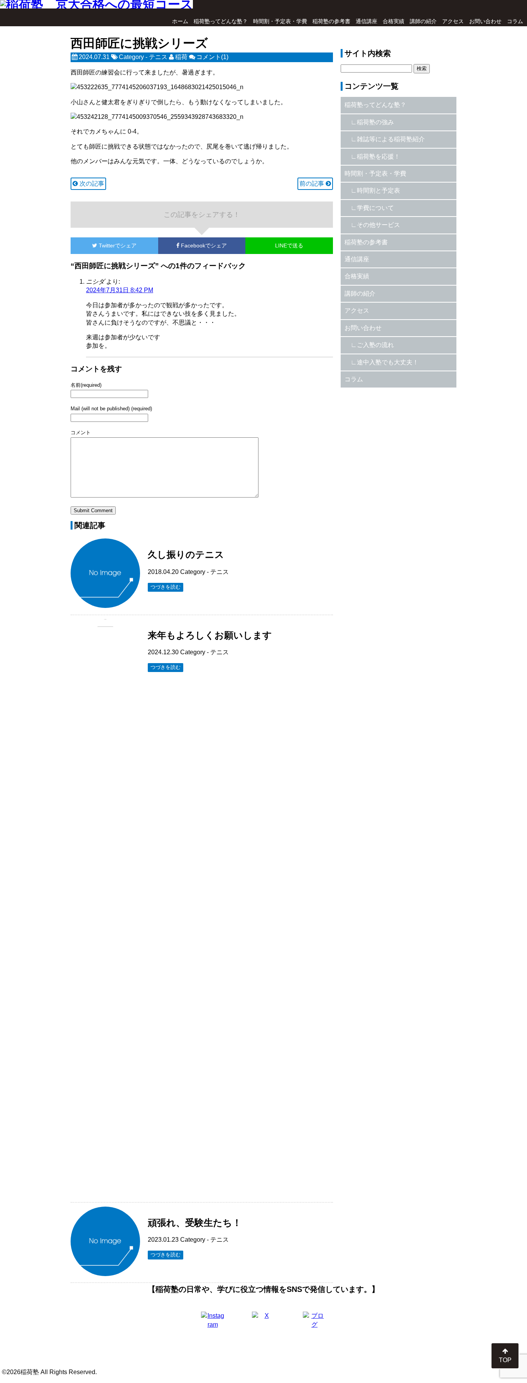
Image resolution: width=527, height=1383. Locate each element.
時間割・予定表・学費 (280, 21)
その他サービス (378, 225)
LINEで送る (289, 245)
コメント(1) (212, 57)
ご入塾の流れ (375, 345)
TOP (505, 1360)
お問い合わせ (485, 21)
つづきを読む (165, 587)
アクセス (453, 21)
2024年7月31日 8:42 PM (119, 290)
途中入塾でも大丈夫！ (388, 362)
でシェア (118, 245)
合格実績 (393, 21)
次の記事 (91, 183)
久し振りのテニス (186, 554)
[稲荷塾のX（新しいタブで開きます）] (263, 1323)
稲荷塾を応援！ (378, 156)
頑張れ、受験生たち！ (195, 1222)
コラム (515, 21)
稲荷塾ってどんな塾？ (221, 21)
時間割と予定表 (378, 190)
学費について (375, 208)
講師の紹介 (423, 21)
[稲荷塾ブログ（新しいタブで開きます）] (314, 1323)
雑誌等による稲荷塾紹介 (391, 139)
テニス (158, 57)
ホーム (180, 21)
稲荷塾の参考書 (331, 21)
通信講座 (366, 21)
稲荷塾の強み (375, 122)
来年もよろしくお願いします (210, 635)
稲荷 (181, 57)
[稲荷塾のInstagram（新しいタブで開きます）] (212, 1323)
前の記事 (312, 183)
